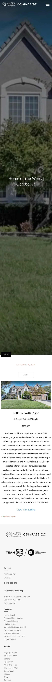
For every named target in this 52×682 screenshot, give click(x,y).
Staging (7, 659)
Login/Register (10, 639)
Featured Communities (13, 618)
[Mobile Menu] (47, 4)
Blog (6, 677)
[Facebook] (4, 583)
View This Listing (26, 509)
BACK (6, 354)
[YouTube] (11, 583)
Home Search (9, 615)
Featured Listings (11, 621)
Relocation (8, 662)
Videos (7, 674)
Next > (13, 517)
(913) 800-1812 (10, 574)
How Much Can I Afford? (14, 636)
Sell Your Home (10, 656)
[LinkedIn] (15, 583)
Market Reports (10, 624)
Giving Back (9, 671)
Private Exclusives (11, 633)
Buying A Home (10, 653)
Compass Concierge (12, 630)
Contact (7, 680)
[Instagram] (7, 583)
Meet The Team (10, 665)
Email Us (7, 578)
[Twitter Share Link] (26, 382)
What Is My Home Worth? (15, 627)
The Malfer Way (11, 668)
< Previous (5, 517)
